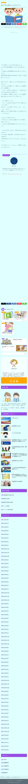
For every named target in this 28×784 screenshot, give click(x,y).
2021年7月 (6, 742)
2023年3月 (6, 669)
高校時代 (5, 772)
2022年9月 (6, 691)
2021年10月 (6, 731)
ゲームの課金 (6, 506)
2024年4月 (6, 622)
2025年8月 (6, 563)
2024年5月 (6, 618)
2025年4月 (6, 578)
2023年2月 (6, 673)
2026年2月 (6, 541)
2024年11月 (6, 596)
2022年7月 (6, 698)
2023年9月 (6, 647)
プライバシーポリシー (10, 780)
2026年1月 (6, 545)
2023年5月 (6, 662)
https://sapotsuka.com (14, 173)
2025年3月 (6, 581)
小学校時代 (6, 766)
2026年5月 (6, 530)
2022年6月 (6, 702)
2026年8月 (6, 519)
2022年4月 (6, 709)
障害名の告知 (6, 498)
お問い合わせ (19, 780)
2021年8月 (6, 738)
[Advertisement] (14, 48)
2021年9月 (6, 735)
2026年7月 (6, 523)
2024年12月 (6, 592)
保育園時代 (3, 2)
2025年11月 (6, 552)
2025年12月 (6, 549)
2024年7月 (6, 611)
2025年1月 (6, 589)
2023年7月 (6, 654)
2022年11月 (6, 684)
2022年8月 (6, 695)
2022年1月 (6, 720)
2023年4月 (6, 665)
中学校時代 (6, 769)
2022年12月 (6, 680)
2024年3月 (6, 625)
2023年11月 (6, 640)
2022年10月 (6, 687)
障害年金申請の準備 (8, 502)
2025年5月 (6, 574)
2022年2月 (6, 717)
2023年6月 (6, 658)
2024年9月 (6, 603)
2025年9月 (6, 559)
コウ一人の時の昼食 (8, 509)
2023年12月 (6, 636)
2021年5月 (6, 749)
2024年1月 (6, 633)
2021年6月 (6, 746)
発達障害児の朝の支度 (8, 495)
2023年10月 (6, 644)
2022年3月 (6, 713)
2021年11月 (6, 728)
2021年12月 (6, 724)
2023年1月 (6, 676)
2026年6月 (6, 527)
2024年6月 (6, 614)
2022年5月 (6, 706)
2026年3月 (6, 538)
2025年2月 (6, 585)
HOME (5, 759)
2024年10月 (6, 600)
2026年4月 (6, 534)
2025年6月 (6, 570)
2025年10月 (6, 556)
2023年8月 (6, 651)
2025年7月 (6, 567)
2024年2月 (6, 629)
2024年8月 (6, 607)
